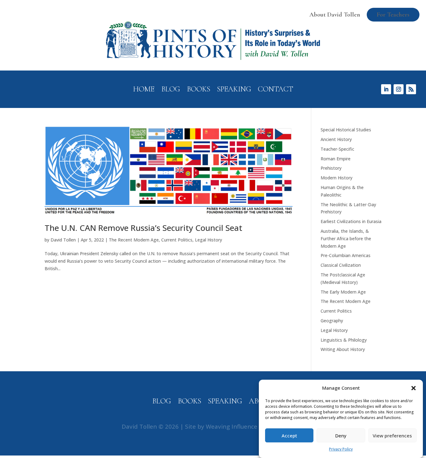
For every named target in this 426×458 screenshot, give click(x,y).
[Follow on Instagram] (399, 89)
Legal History (208, 240)
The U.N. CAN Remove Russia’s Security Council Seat (143, 227)
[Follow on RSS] (411, 89)
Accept (289, 435)
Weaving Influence (231, 426)
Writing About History (343, 349)
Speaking (234, 90)
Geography (332, 321)
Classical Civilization (341, 265)
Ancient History (336, 139)
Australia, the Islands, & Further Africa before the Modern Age (346, 238)
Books (198, 90)
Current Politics (176, 240)
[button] (413, 388)
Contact (275, 90)
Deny (340, 435)
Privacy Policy (341, 449)
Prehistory (331, 168)
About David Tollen (334, 14)
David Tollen (63, 240)
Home (143, 90)
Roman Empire (336, 159)
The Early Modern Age (343, 292)
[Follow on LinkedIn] (386, 89)
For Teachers (393, 14)
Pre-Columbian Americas (345, 255)
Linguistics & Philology (344, 340)
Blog (170, 90)
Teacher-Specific (337, 149)
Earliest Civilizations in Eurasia (351, 221)
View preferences (392, 435)
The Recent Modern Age (134, 240)
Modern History (336, 178)
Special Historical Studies (346, 130)
